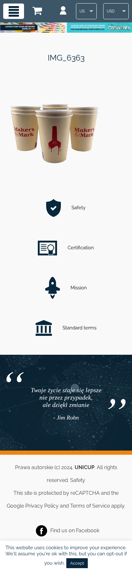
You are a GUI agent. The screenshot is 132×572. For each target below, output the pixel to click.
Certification (80, 248)
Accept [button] (77, 563)
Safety (78, 208)
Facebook (87, 530)
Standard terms (78, 328)
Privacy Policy (42, 506)
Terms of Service (90, 506)
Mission (78, 288)
